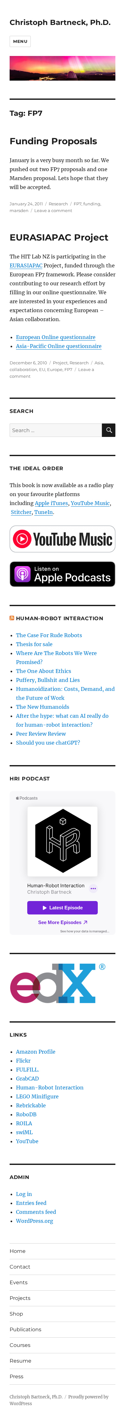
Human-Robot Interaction (60, 618)
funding (91, 203)
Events (19, 1282)
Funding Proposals (53, 141)
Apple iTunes (51, 503)
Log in (24, 1194)
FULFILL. (27, 1069)
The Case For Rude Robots (49, 635)
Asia (99, 362)
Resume (20, 1361)
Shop (16, 1314)
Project (60, 362)
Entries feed (31, 1203)
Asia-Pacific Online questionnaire (59, 346)
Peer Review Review (41, 734)
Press (16, 1376)
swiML (24, 1132)
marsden (19, 210)
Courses (20, 1345)
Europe (55, 369)
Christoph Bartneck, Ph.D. (60, 22)
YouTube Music (90, 503)
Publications (25, 1329)
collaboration (23, 369)
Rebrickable (31, 1105)
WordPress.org (34, 1221)
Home (18, 1251)
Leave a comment (53, 210)
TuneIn (43, 512)
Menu (20, 41)
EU (42, 369)
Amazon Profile (35, 1051)
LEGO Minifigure (37, 1096)
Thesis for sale (34, 644)
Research (58, 203)
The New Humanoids (42, 707)
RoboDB (26, 1114)
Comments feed (36, 1212)
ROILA (24, 1123)
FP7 (77, 203)
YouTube (27, 1141)
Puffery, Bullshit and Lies (48, 680)
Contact (20, 1267)
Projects (20, 1298)
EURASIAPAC (26, 265)
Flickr (23, 1060)
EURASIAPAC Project (59, 237)
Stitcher (21, 512)
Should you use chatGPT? (48, 743)
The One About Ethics (43, 671)
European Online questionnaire (56, 337)
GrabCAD (27, 1078)
